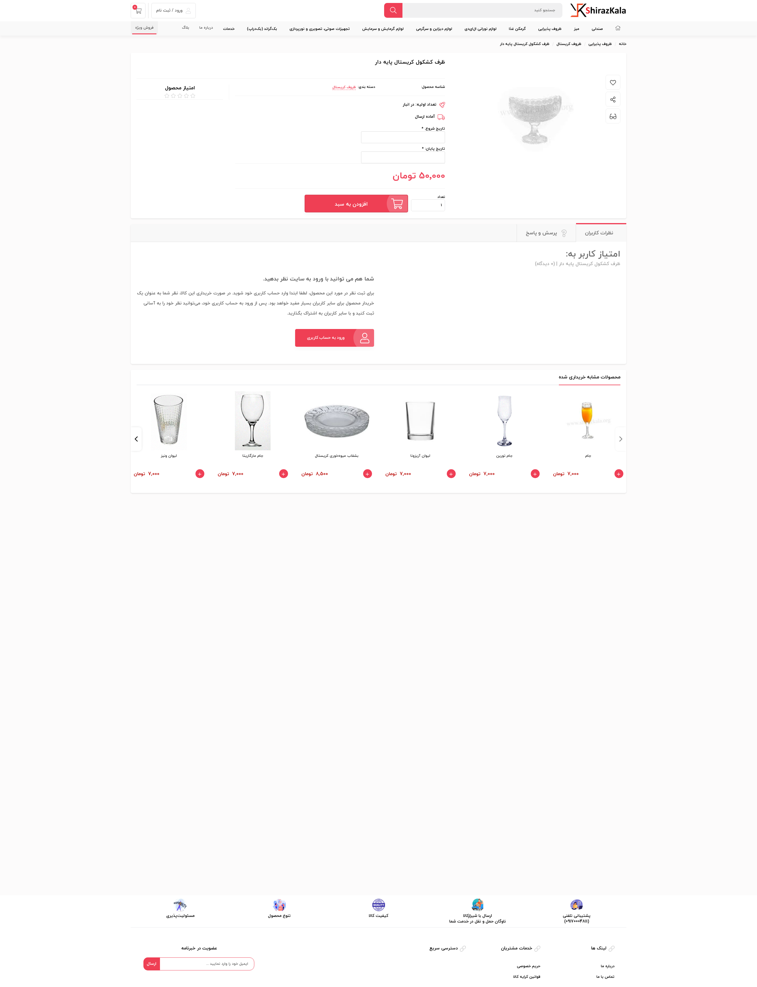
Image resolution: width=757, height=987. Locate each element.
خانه (622, 44)
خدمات (228, 29)
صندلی (597, 29)
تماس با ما (605, 977)
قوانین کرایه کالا (526, 977)
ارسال (151, 964)
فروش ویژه (144, 27)
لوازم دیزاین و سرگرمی (434, 29)
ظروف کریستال (344, 87)
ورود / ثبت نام (170, 10)
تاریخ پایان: (434, 148)
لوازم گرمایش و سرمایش (383, 29)
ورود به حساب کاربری (326, 338)
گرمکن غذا (517, 29)
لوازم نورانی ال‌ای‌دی (480, 29)
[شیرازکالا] (598, 10)
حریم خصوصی (528, 966)
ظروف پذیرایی (550, 29)
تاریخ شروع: (434, 128)
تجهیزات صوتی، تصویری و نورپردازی (319, 29)
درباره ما (206, 27)
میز (576, 29)
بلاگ (185, 27)
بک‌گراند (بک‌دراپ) (262, 29)
